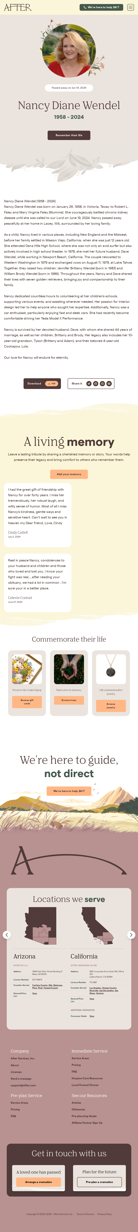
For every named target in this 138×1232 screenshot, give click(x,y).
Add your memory (69, 474)
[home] (17, 7)
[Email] (109, 383)
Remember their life (69, 135)
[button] (101, 7)
